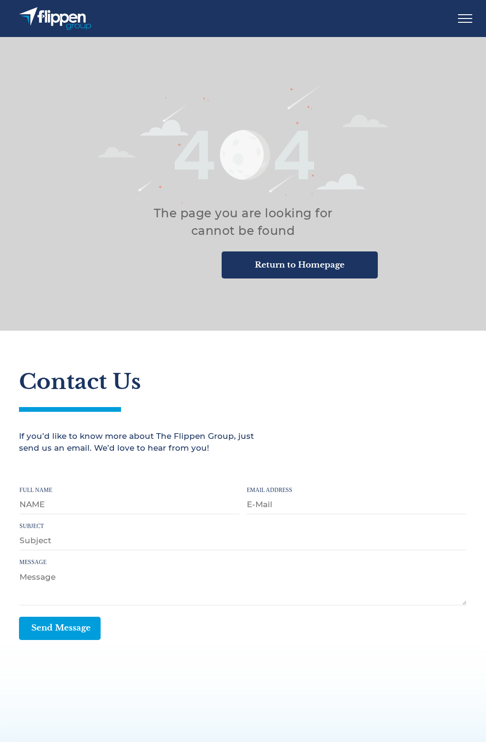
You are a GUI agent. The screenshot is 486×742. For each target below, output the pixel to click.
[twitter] (45, 471)
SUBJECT (31, 526)
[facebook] (25, 471)
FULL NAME (35, 490)
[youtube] (66, 471)
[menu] (465, 18)
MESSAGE (33, 562)
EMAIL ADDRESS (269, 490)
